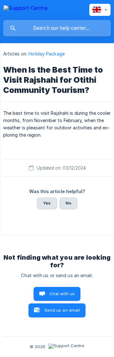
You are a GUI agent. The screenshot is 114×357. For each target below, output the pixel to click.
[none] (25, 9)
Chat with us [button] (62, 293)
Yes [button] (47, 202)
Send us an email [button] (61, 310)
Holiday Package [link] (46, 53)
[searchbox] (57, 28)
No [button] (68, 202)
